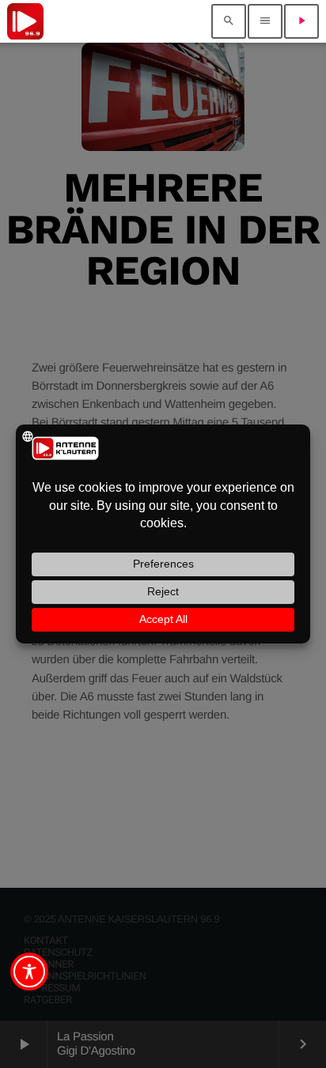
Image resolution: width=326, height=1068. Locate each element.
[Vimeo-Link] (25, 21)
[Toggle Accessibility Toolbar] (29, 971)
